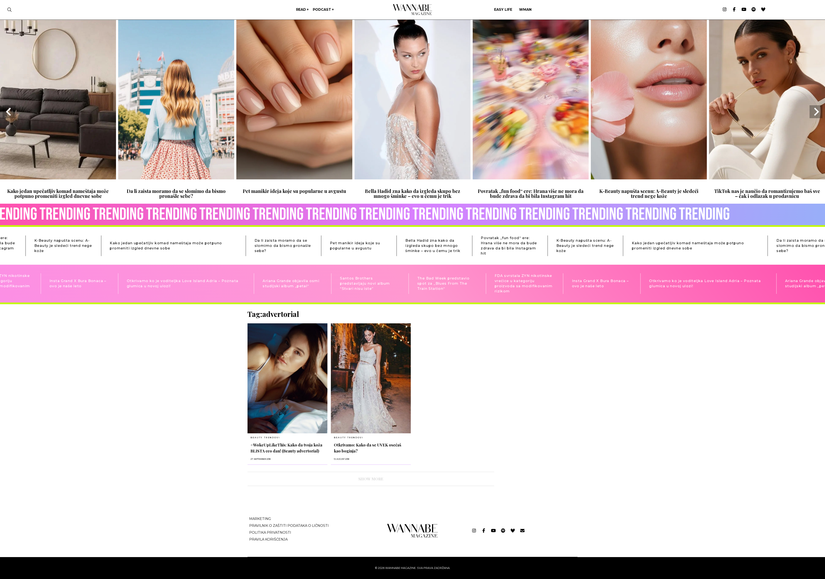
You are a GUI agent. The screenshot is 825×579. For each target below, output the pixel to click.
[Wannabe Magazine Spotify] (753, 10)
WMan (525, 10)
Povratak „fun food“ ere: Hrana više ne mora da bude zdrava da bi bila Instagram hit (531, 193)
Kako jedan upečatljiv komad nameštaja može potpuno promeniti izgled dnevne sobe (58, 193)
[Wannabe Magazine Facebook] (734, 10)
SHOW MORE (370, 478)
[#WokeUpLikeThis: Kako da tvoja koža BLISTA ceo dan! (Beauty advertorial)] (287, 378)
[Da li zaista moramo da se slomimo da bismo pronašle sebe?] (176, 178)
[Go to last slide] (9, 111)
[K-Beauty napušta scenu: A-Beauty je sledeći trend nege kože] (649, 178)
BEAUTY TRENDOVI (265, 437)
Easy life (503, 10)
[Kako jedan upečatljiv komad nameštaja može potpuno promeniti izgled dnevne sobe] (58, 178)
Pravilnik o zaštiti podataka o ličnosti (289, 526)
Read (301, 10)
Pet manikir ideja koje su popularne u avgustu (294, 191)
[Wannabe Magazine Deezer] (763, 10)
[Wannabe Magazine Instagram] (724, 10)
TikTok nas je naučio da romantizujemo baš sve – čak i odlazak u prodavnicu (767, 193)
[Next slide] (816, 111)
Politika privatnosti (270, 532)
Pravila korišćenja (268, 539)
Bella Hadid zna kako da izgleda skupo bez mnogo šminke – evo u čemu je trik (412, 193)
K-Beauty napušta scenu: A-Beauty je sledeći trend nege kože (648, 193)
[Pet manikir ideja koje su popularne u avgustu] (294, 178)
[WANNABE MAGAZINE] (412, 536)
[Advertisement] (530, 340)
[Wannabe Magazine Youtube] (744, 10)
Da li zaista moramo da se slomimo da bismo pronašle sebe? (176, 193)
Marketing (260, 519)
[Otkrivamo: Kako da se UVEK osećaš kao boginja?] (371, 378)
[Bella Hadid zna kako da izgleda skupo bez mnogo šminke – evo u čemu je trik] (412, 178)
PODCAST (322, 10)
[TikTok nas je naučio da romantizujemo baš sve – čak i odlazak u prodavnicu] (767, 178)
